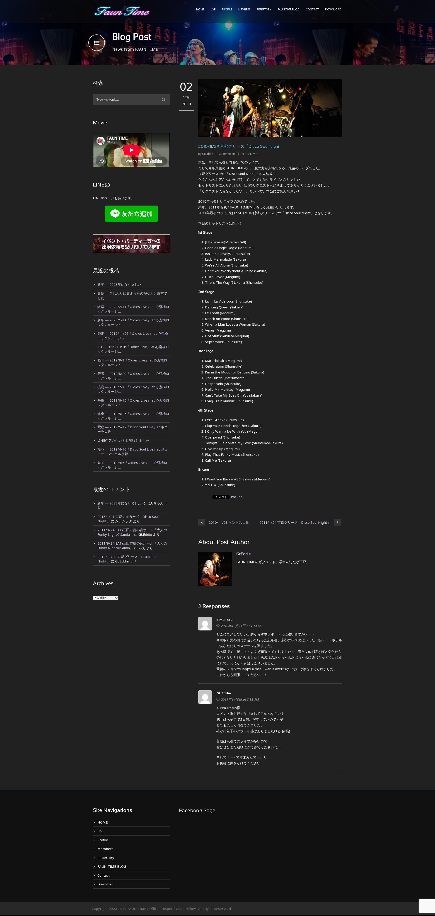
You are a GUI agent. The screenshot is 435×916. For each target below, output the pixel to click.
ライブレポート (251, 154)
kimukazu (224, 619)
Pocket (236, 496)
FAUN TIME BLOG (289, 9)
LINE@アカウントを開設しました (123, 440)
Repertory (264, 9)
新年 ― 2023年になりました (119, 284)
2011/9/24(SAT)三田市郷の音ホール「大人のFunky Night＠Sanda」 (132, 532)
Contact (312, 9)
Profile (227, 9)
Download (333, 9)
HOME (200, 9)
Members (244, 9)
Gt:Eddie (207, 154)
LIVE (212, 9)
